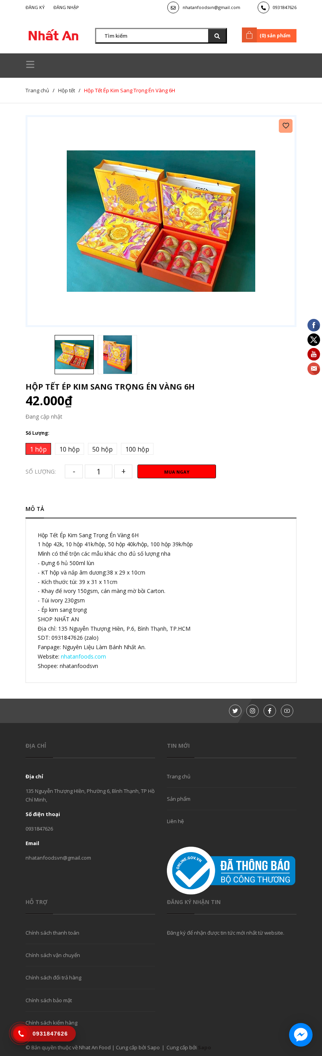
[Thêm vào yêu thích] (286, 126)
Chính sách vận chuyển (53, 955)
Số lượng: (41, 471)
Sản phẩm (178, 798)
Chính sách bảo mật (49, 1000)
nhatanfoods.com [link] (83, 656)
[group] (161, 221)
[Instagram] (252, 711)
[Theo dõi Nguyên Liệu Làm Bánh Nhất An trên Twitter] (235, 711)
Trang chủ (178, 776)
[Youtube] (287, 711)
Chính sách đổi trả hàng (53, 977)
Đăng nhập (66, 7)
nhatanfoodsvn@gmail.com (211, 7)
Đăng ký (35, 7)
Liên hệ (175, 821)
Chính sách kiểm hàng (51, 1022)
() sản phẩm (275, 35)
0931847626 (284, 7)
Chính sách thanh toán (52, 932)
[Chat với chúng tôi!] (301, 1035)
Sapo (204, 1047)
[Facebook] (269, 711)
